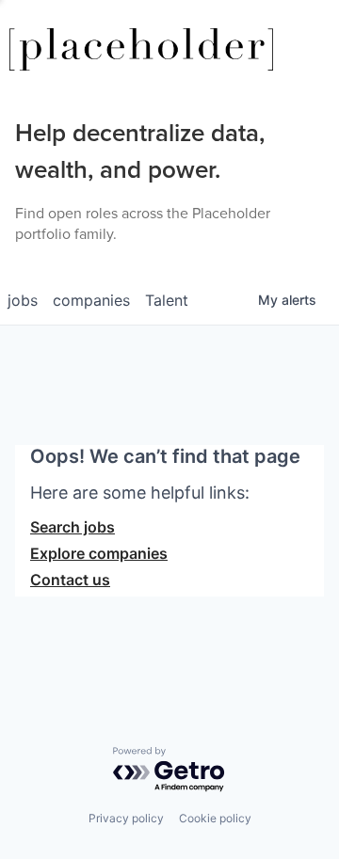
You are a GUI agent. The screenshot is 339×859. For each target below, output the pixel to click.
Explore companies (99, 553)
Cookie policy (215, 818)
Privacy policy (126, 818)
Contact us (70, 579)
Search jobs (72, 526)
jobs (23, 300)
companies (91, 300)
